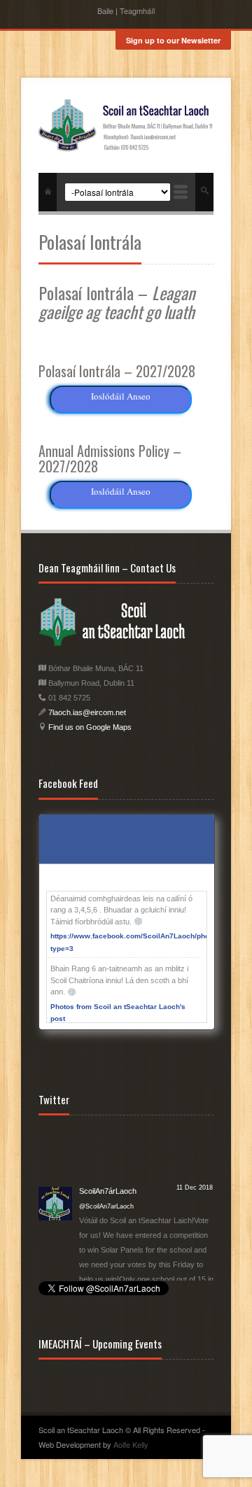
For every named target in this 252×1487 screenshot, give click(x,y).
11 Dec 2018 (194, 1132)
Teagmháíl (137, 10)
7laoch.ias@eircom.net (87, 712)
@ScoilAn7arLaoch (106, 1151)
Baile (105, 10)
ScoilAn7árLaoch (107, 1136)
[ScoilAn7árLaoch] (55, 1147)
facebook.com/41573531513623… (137, 1254)
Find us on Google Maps (89, 727)
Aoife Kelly (130, 1444)
